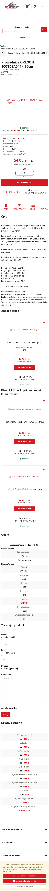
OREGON (4, 72)
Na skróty (8, 842)
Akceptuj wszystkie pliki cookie (24, 876)
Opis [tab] (6, 209)
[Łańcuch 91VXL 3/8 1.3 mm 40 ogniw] (24, 330)
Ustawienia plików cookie (24, 886)
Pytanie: (9, 667)
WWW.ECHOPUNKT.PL (12, 829)
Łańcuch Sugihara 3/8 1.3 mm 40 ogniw (24, 489)
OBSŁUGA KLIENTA (11, 855)
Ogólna (10, 53)
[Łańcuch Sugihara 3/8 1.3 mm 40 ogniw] (24, 476)
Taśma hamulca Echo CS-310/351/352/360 (24, 422)
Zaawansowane (24, 37)
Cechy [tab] (33, 209)
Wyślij (5, 714)
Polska (21, 138)
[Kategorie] (42, 6)
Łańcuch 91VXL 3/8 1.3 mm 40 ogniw (24, 342)
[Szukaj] (44, 29)
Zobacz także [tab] (19, 209)
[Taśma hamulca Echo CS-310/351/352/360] (24, 409)
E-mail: (8, 635)
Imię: (8, 651)
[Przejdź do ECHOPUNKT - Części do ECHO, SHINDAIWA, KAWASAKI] (2, 53)
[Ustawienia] (34, 6)
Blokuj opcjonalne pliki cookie (24, 881)
